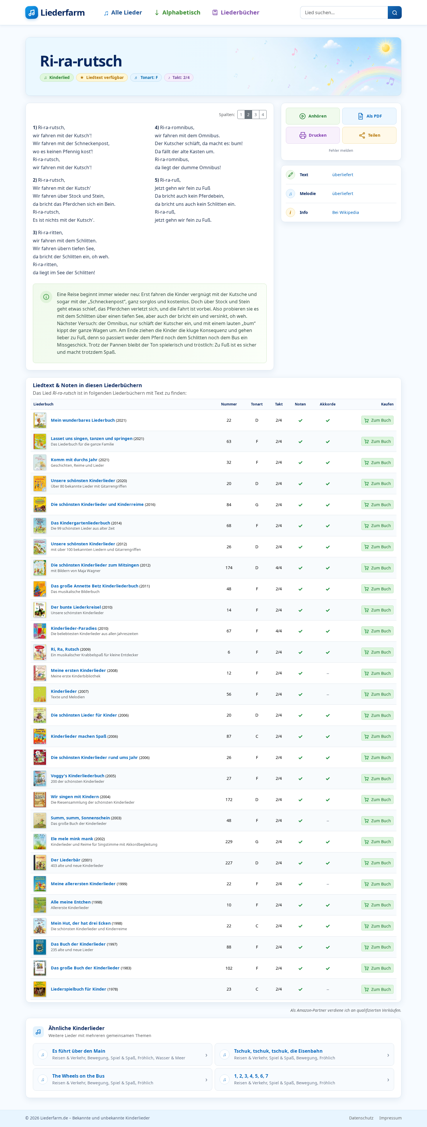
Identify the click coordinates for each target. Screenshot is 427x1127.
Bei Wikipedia (345, 212)
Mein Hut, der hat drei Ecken (81, 923)
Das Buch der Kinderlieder (78, 944)
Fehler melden (341, 150)
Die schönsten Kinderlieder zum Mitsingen (95, 565)
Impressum (390, 1118)
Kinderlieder (64, 691)
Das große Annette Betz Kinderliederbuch (94, 586)
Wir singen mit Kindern (75, 796)
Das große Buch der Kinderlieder (85, 968)
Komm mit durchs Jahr (74, 459)
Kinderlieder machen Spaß (78, 736)
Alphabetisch (181, 12)
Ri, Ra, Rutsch (65, 649)
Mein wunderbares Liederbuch (83, 420)
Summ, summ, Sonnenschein (80, 818)
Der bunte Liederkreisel (76, 607)
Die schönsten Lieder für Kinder (84, 715)
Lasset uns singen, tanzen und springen (91, 438)
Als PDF (374, 116)
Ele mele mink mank (72, 838)
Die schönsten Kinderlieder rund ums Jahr (94, 757)
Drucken (317, 135)
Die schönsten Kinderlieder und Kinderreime (97, 504)
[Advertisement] (341, 267)
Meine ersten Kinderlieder (78, 670)
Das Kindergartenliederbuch (80, 523)
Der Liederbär (65, 860)
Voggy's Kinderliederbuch (77, 775)
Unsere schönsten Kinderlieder (83, 480)
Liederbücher (240, 12)
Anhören (317, 116)
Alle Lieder (122, 12)
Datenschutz (361, 1118)
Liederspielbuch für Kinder (78, 989)
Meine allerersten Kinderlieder (83, 883)
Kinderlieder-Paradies (74, 628)
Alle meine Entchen (71, 902)
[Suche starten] (395, 12)
